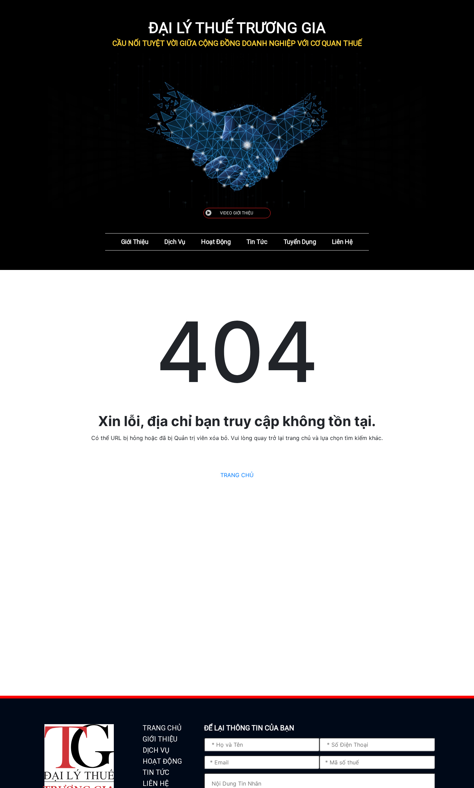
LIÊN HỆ (156, 783)
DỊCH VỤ (156, 750)
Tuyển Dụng (299, 241)
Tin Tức (257, 241)
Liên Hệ (342, 241)
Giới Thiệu (135, 241)
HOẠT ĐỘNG (162, 761)
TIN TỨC (156, 772)
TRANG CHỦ (237, 475)
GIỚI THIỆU (160, 739)
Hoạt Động (216, 241)
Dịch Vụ (174, 241)
